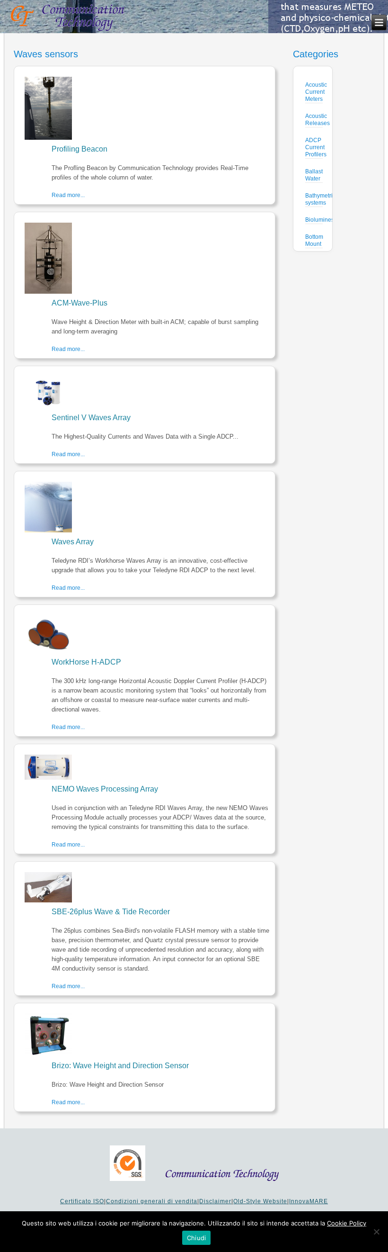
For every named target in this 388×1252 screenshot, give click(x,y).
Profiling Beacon (79, 149)
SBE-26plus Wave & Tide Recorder (111, 912)
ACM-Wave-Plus (79, 303)
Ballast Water (314, 175)
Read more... (68, 195)
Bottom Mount (314, 240)
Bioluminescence (327, 219)
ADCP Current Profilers (315, 147)
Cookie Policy (346, 1223)
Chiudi (196, 1238)
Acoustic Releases (317, 119)
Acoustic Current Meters (316, 91)
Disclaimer (215, 1201)
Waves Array (73, 542)
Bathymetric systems (320, 199)
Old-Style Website (260, 1201)
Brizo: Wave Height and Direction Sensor (120, 1066)
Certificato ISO (82, 1201)
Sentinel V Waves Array (91, 418)
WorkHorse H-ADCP (86, 662)
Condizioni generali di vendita (151, 1201)
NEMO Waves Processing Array (105, 789)
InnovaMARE (308, 1201)
